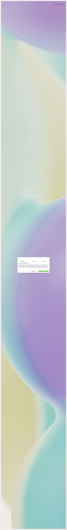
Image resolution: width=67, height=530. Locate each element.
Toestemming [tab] (23, 261)
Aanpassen (33, 271)
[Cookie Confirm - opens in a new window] (46, 259)
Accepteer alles (43, 271)
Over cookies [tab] (33, 261)
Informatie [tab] (44, 261)
